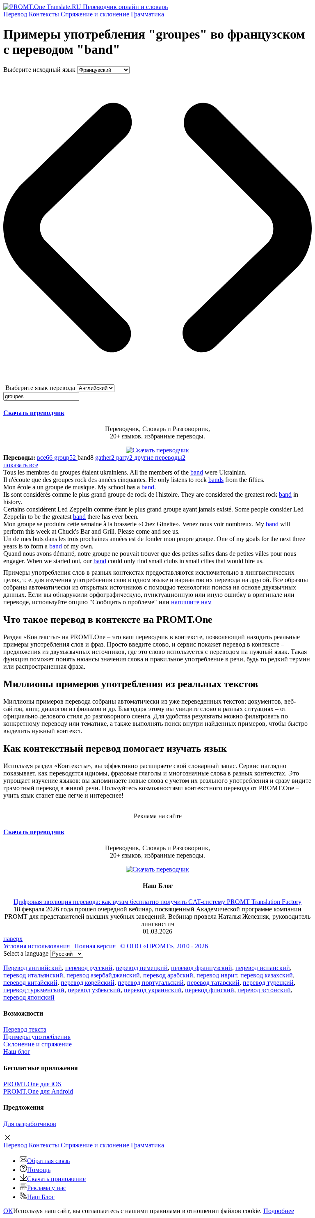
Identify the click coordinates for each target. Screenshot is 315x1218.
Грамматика (147, 14)
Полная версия (95, 946)
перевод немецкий (142, 967)
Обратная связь (48, 1160)
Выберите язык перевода (40, 387)
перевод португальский (151, 982)
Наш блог (16, 1051)
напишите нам (191, 602)
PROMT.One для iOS (32, 1083)
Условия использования (36, 946)
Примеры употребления (37, 1036)
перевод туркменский (33, 989)
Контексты (44, 14)
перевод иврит (216, 975)
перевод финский (209, 989)
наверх (13, 938)
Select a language (25, 953)
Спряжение (95, 14)
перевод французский (201, 967)
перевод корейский (87, 982)
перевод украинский (153, 989)
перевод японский (29, 997)
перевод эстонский (264, 989)
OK (8, 1210)
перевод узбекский (94, 989)
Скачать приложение (56, 1178)
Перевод (15, 14)
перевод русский (88, 967)
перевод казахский (266, 975)
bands (216, 479)
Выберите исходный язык (39, 69)
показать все (20, 464)
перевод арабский (168, 975)
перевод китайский (30, 982)
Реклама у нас (46, 1187)
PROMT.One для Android (38, 1091)
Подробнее (278, 1210)
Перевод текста (24, 1029)
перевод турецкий (268, 982)
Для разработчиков (29, 1123)
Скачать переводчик (33, 412)
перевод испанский (262, 967)
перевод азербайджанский (103, 975)
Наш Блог (41, 1196)
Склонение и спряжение (37, 1044)
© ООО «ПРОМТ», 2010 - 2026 (164, 946)
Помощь (38, 1169)
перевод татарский (213, 982)
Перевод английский (32, 967)
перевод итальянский (33, 975)
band (196, 472)
